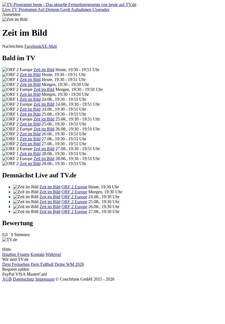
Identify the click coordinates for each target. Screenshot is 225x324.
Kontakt (37, 254)
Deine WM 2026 (69, 264)
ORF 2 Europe (74, 187)
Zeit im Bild (43, 69)
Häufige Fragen (15, 254)
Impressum (44, 279)
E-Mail (51, 46)
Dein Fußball (42, 264)
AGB (7, 279)
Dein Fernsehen (16, 264)
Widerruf (53, 254)
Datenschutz (23, 279)
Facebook (32, 46)
